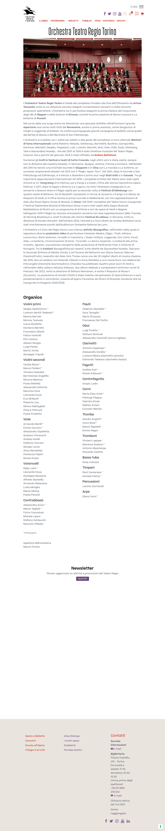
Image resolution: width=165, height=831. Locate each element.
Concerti (30, 741)
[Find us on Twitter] (109, 14)
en (135, 7)
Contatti (118, 735)
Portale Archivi (73, 750)
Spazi (98, 20)
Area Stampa (72, 736)
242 (117, 792)
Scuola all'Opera (35, 745)
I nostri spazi (71, 741)
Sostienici (109, 20)
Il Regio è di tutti (35, 750)
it (132, 7)
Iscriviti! (82, 578)
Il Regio (43, 20)
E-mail (117, 749)
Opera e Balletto (35, 736)
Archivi (121, 20)
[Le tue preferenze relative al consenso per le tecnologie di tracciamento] (160, 826)
